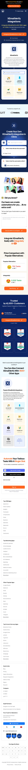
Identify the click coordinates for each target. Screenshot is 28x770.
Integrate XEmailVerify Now (13, 320)
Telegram (5, 614)
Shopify (5, 593)
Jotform (5, 635)
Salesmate (5, 525)
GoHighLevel (6, 554)
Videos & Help (6, 679)
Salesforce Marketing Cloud (9, 572)
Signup (4, 682)
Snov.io (5, 528)
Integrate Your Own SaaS (9, 706)
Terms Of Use (17, 764)
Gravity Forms (6, 629)
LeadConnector (7, 548)
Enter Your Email (6, 479)
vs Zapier (5, 691)
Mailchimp (5, 562)
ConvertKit (5, 570)
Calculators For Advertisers (9, 719)
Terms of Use (16, 491)
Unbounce (5, 643)
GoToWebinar (6, 559)
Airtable (5, 609)
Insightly (5, 509)
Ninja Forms (6, 651)
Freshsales (5, 512)
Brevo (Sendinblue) (7, 556)
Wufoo (4, 640)
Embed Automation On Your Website (11, 709)
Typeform (5, 637)
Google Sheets (6, 585)
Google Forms (6, 632)
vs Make (5, 693)
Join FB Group (14, 723)
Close (4, 517)
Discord (5, 606)
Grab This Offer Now (14, 6)
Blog (4, 669)
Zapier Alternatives (7, 674)
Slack (4, 601)
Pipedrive (5, 520)
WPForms (5, 648)
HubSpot (5, 551)
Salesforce (5, 504)
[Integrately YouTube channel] (21, 727)
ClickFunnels (6, 564)
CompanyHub (6, 514)
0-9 (3, 747)
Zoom (4, 612)
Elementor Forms (7, 627)
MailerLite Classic (7, 567)
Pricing (4, 671)
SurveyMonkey (6, 645)
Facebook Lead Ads (8, 543)
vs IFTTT (5, 696)
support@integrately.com (11, 731)
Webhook (5, 588)
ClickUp (5, 596)
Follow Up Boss (6, 506)
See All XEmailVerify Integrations (19, 440)
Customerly (6, 533)
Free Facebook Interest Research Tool (8, 716)
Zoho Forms (6, 656)
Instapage (5, 653)
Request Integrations (8, 677)
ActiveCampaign (7, 546)
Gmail (4, 590)
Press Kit (5, 685)
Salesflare (5, 522)
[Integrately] (2, 11)
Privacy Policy (10, 764)
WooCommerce (7, 598)
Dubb (4, 530)
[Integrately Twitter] (6, 727)
